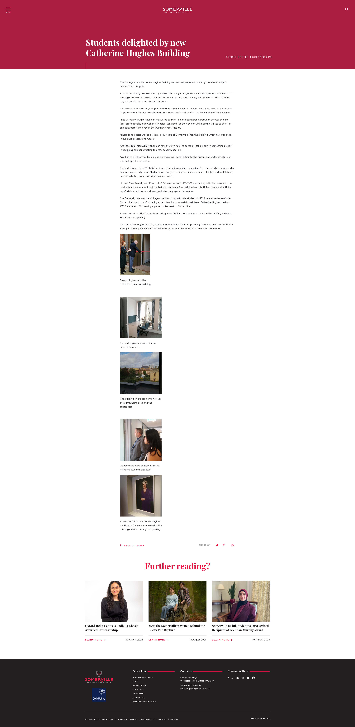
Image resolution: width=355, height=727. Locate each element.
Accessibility (147, 719)
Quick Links (139, 693)
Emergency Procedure (144, 701)
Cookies (162, 719)
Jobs (135, 681)
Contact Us (139, 697)
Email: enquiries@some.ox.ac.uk (194, 689)
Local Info (138, 689)
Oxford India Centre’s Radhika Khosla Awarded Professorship (114, 614)
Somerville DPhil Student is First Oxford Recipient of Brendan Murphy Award (241, 614)
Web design (256, 718)
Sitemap (174, 719)
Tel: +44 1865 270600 (190, 686)
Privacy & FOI (139, 685)
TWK (268, 718)
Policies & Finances (143, 677)
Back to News (134, 545)
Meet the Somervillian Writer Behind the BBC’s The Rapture (177, 614)
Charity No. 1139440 (127, 719)
